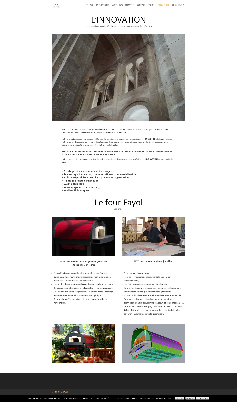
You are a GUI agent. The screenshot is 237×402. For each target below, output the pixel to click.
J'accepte (179, 398)
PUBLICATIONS (102, 5)
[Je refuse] (234, 398)
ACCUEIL (89, 5)
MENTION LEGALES (60, 392)
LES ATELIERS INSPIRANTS (123, 5)
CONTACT (141, 5)
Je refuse (190, 398)
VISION (151, 5)
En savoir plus (202, 398)
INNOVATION (163, 5)
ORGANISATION (178, 5)
